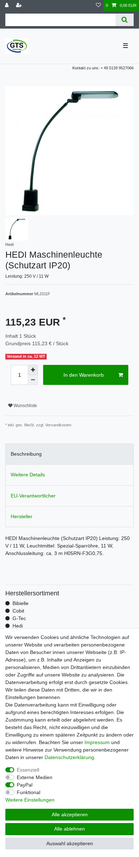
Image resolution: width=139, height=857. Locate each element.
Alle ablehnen (69, 829)
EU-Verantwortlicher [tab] (33, 496)
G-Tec (19, 618)
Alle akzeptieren (70, 814)
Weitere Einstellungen (30, 800)
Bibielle (20, 603)
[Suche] (124, 20)
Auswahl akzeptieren (69, 843)
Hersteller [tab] (21, 516)
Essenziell (28, 770)
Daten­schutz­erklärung (69, 757)
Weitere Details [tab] (28, 474)
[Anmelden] (7, 5)
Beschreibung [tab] (26, 454)
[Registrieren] (20, 5)
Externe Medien (34, 777)
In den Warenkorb (83, 375)
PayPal (24, 785)
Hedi (17, 626)
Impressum (97, 742)
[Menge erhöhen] (33, 370)
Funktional (28, 792)
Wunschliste (24, 405)
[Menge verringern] (33, 380)
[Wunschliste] (98, 5)
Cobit (18, 611)
